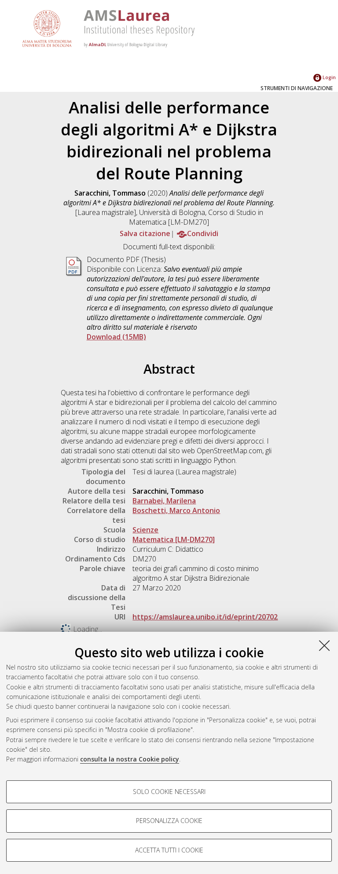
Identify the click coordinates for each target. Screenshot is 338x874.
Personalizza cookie (169, 820)
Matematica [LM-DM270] (173, 539)
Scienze (145, 530)
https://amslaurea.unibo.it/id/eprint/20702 (205, 617)
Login (328, 77)
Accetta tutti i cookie (169, 850)
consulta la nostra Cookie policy (129, 759)
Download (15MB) (116, 337)
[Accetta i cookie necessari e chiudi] (324, 645)
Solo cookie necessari (169, 791)
